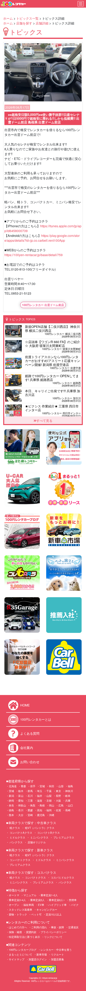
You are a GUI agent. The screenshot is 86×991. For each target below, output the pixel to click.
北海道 (13, 786)
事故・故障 (57, 927)
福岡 (49, 810)
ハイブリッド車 (57, 905)
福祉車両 (28, 905)
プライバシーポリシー (54, 932)
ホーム (8, 18)
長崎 (67, 810)
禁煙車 (73, 900)
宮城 (42, 786)
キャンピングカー (46, 909)
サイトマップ (16, 959)
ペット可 (36, 914)
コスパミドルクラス (62, 877)
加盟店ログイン (38, 959)
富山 (20, 796)
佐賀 (58, 810)
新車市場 (41, 954)
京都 (49, 800)
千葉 (49, 791)
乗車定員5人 (37, 900)
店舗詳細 (42, 23)
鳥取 (32, 805)
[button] (10, 72)
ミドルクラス (17, 837)
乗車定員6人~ (57, 900)
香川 (20, 810)
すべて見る (44, 420)
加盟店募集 (57, 959)
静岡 (11, 800)
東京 (58, 791)
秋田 (51, 786)
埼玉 (39, 791)
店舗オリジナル (36, 842)
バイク (75, 905)
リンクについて (53, 937)
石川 (30, 796)
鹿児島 (41, 815)
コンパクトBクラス (48, 832)
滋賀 (39, 800)
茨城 (11, 791)
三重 (30, 800)
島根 (42, 805)
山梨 (49, 796)
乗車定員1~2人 (49, 895)
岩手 (32, 786)
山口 (70, 805)
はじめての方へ (18, 927)
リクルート (57, 954)
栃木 (20, 791)
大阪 (58, 800)
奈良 (11, 805)
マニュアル (29, 895)
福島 (70, 786)
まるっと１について (20, 954)
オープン (14, 905)
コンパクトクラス (19, 860)
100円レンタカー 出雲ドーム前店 (43, 305)
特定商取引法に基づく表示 (24, 937)
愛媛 (30, 810)
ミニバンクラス (38, 837)
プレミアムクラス (63, 837)
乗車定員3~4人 (17, 900)
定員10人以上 (54, 914)
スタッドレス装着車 (20, 909)
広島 (61, 805)
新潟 (11, 796)
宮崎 (30, 815)
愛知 (20, 800)
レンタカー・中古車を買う (56, 950)
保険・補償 (15, 932)
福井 (39, 796)
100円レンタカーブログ (22, 950)
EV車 (41, 905)
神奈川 (69, 791)
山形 (61, 786)
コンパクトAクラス (20, 832)
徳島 (11, 810)
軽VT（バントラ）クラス (39, 828)
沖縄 (51, 815)
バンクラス (16, 842)
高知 (39, 810)
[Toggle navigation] (80, 4)
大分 (20, 815)
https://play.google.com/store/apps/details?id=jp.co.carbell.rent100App (42, 238)
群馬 (30, 791)
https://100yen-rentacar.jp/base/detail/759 (33, 255)
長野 (58, 796)
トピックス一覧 (27, 18)
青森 (23, 786)
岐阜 (67, 796)
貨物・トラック (18, 914)
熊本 (11, 815)
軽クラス (14, 828)
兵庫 (67, 800)
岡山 (51, 805)
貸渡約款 (31, 932)
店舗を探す (24, 23)
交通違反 (73, 927)
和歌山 (22, 805)
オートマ (14, 895)
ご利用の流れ (39, 927)
